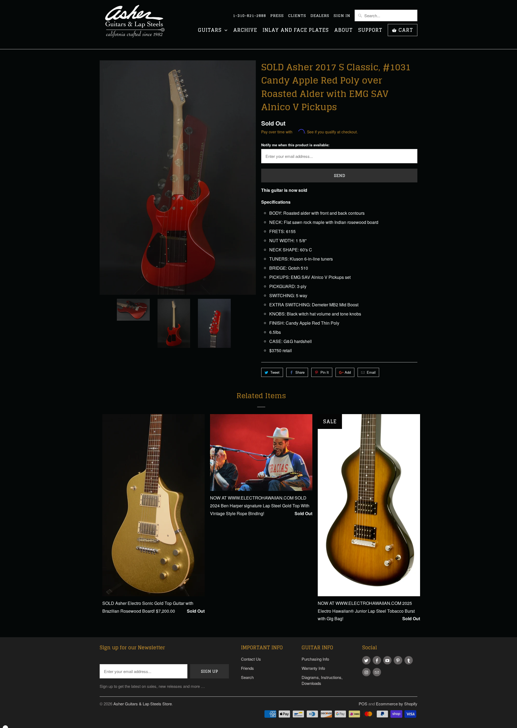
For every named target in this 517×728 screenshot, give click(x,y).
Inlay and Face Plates (296, 30)
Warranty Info (313, 668)
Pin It (324, 372)
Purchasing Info (315, 659)
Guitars (210, 30)
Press (277, 16)
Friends (247, 668)
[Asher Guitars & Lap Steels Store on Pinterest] (398, 660)
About (343, 30)
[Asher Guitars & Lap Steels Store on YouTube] (387, 660)
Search (247, 677)
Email (371, 372)
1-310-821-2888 (249, 16)
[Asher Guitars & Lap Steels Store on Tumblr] (408, 660)
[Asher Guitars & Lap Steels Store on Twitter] (366, 660)
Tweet (275, 372)
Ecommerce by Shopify (396, 703)
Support (370, 30)
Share (300, 372)
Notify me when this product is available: (295, 144)
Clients (297, 16)
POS (363, 703)
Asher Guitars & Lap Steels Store (142, 703)
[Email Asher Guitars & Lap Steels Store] (377, 672)
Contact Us (251, 659)
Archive (245, 30)
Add (348, 372)
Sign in (342, 16)
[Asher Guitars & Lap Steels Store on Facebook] (377, 660)
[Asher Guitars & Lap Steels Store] (137, 24)
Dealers (319, 16)
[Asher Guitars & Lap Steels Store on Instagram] (366, 672)
